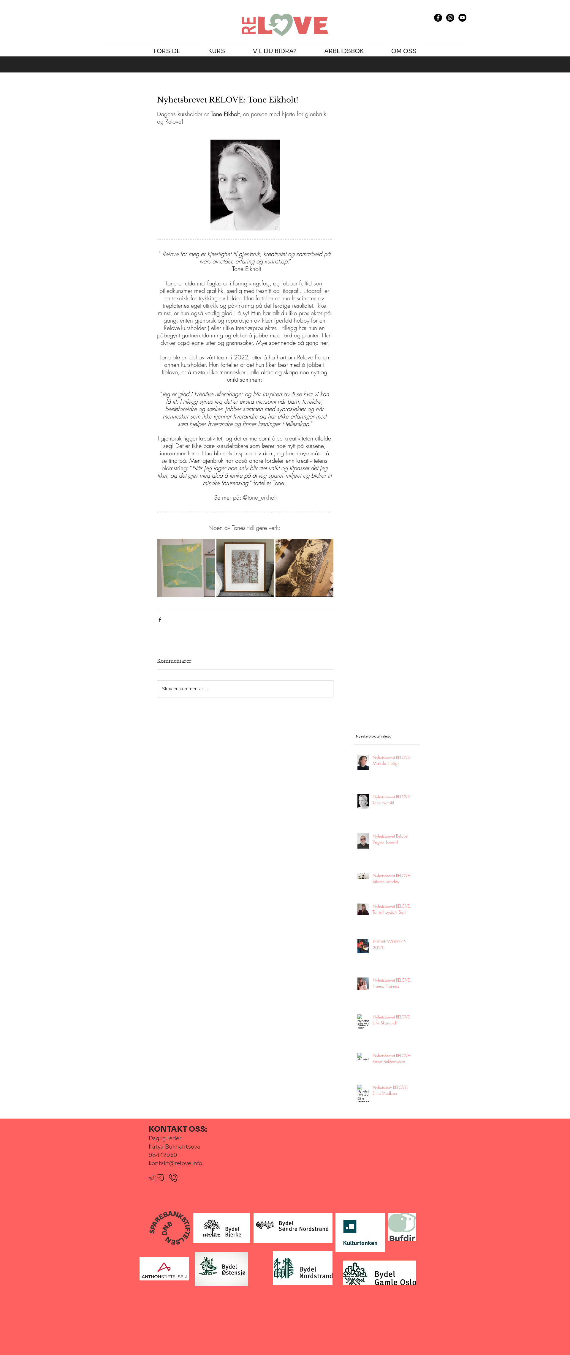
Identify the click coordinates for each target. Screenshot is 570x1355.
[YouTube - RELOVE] (462, 18)
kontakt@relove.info (175, 1163)
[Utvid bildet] (186, 568)
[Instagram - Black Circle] (450, 18)
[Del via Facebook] (160, 620)
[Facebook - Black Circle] (438, 18)
